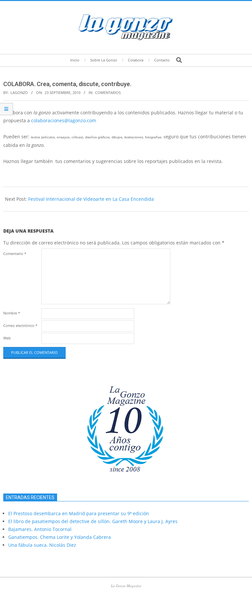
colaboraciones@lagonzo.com (63, 120)
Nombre (11, 312)
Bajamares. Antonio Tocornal (40, 529)
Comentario (14, 253)
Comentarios (108, 92)
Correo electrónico (20, 325)
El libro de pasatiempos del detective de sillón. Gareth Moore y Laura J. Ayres (93, 521)
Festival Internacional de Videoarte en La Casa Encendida (91, 199)
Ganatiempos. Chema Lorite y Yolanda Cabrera (59, 537)
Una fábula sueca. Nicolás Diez (42, 545)
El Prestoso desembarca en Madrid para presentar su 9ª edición (78, 513)
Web (7, 337)
